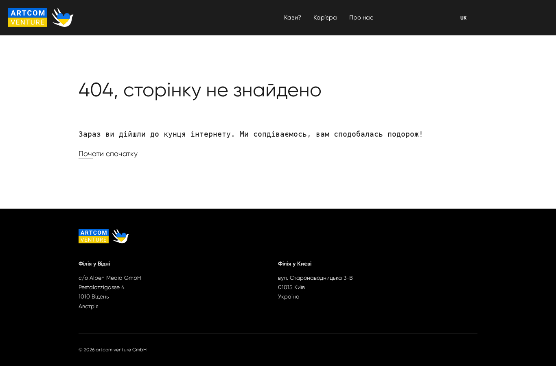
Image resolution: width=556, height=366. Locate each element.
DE (463, 18)
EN (463, 18)
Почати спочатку (108, 153)
